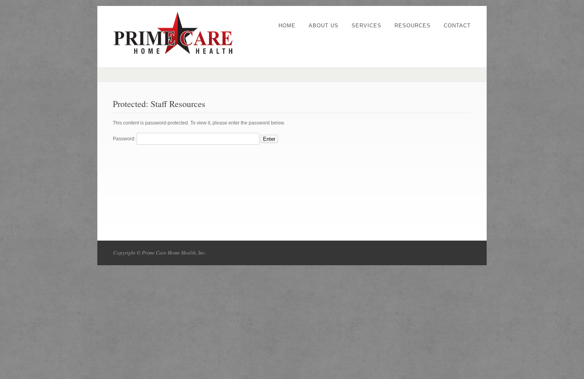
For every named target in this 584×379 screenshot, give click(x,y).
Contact (457, 26)
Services (366, 26)
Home (287, 26)
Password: (125, 139)
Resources (412, 26)
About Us (323, 26)
